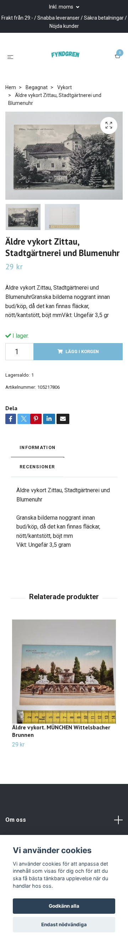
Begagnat (37, 128)
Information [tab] (37, 488)
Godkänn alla (64, 906)
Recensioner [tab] (37, 507)
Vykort (64, 128)
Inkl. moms (61, 7)
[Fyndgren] (63, 77)
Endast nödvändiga (64, 924)
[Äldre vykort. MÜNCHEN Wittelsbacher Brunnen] (64, 712)
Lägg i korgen (82, 392)
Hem (10, 128)
